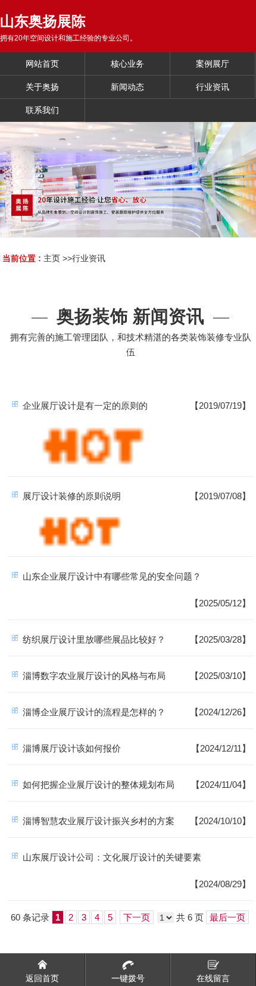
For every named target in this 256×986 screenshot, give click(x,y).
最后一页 (227, 917)
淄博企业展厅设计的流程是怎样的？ (94, 712)
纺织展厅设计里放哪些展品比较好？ (94, 639)
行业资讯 (88, 258)
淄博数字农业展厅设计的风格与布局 (94, 676)
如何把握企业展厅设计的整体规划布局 (98, 785)
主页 (51, 258)
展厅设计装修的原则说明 (72, 496)
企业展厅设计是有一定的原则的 (85, 405)
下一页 (136, 917)
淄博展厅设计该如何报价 (72, 748)
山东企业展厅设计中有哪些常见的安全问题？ (112, 576)
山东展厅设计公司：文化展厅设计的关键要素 (112, 857)
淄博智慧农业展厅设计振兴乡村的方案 (98, 821)
